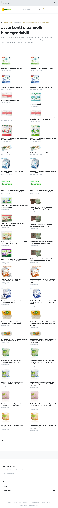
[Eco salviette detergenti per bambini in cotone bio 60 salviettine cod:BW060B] (14, 333)
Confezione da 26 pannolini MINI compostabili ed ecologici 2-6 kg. (43, 103)
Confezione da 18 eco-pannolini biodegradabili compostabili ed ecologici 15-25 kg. (14, 260)
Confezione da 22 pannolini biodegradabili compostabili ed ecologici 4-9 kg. (12, 224)
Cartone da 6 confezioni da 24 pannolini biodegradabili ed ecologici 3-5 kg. (41, 208)
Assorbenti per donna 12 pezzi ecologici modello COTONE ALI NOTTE (12, 301)
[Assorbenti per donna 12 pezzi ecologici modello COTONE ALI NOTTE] (14, 293)
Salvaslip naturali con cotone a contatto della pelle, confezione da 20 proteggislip (42, 118)
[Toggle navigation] (56, 10)
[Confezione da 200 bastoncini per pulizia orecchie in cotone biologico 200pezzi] (14, 314)
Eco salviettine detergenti (8, 153)
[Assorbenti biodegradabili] (43, 79)
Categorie (5, 441)
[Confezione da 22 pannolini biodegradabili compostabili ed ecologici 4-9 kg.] (14, 218)
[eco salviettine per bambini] (43, 148)
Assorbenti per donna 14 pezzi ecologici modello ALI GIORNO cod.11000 (12, 426)
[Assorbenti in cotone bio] (14, 61)
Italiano (48, 3)
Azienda (5, 486)
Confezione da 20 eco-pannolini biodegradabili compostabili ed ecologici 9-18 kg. (14, 242)
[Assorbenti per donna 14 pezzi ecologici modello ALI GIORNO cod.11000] (14, 418)
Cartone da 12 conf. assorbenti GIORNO (41, 68)
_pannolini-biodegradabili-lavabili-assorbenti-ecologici (36, 22)
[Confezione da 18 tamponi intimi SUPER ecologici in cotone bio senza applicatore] (43, 183)
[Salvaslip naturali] (43, 113)
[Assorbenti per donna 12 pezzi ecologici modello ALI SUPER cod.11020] (14, 396)
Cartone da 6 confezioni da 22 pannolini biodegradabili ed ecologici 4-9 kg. (41, 225)
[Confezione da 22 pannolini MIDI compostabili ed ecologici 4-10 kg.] (14, 130)
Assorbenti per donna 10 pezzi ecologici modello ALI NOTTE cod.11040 (12, 383)
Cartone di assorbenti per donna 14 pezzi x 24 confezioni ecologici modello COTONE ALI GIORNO (43, 280)
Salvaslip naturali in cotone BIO (10, 100)
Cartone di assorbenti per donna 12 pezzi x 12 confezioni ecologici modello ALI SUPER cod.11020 (43, 405)
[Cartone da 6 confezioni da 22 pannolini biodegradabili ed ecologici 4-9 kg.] (43, 218)
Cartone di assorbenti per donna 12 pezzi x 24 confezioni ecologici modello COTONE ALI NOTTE (43, 302)
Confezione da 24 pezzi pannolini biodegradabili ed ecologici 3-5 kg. (14, 206)
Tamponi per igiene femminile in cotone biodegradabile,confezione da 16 (12, 172)
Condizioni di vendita (23, 505)
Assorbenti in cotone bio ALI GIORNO (11, 68)
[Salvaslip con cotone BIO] (14, 113)
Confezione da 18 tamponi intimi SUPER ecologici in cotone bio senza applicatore (41, 191)
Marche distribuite (8, 490)
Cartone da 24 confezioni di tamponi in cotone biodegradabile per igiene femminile (43, 172)
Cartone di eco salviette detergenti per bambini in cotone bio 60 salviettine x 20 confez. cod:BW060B (43, 340)
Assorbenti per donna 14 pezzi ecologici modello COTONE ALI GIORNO (12, 280)
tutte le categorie (7, 22)
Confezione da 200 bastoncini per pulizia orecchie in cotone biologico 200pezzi (12, 322)
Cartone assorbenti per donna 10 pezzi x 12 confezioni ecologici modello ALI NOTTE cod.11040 (42, 383)
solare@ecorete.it (7, 2)
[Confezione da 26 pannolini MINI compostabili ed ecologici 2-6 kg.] (43, 96)
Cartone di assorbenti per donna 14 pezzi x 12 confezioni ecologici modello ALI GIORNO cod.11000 (43, 427)
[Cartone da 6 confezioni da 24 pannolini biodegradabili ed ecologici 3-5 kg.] (43, 201)
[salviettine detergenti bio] (14, 148)
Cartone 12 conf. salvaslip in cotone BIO (12, 118)
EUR (55, 3)
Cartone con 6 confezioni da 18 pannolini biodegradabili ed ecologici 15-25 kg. (41, 259)
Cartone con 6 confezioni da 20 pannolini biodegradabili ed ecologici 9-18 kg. (41, 242)
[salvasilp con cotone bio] (14, 95)
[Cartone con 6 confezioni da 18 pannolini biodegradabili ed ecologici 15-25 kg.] (43, 253)
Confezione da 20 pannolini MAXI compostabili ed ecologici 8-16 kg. (43, 139)
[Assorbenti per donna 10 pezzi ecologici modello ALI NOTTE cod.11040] (14, 374)
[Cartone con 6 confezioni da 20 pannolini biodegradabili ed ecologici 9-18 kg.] (43, 235)
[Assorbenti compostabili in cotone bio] (43, 61)
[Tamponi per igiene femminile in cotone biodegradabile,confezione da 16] (14, 163)
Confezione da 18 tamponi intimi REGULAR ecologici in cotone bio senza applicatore (13, 191)
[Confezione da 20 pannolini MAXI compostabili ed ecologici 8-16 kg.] (43, 130)
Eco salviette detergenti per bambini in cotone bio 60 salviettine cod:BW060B (14, 340)
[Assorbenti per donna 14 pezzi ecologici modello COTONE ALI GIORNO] (14, 271)
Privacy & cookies (33, 505)
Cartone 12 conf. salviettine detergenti (41, 153)
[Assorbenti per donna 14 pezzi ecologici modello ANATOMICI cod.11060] (14, 353)
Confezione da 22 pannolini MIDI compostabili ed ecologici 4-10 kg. (14, 139)
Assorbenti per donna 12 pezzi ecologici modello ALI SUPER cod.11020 (12, 404)
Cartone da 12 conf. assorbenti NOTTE (41, 87)
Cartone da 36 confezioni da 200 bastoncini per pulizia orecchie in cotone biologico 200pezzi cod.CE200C (43, 323)
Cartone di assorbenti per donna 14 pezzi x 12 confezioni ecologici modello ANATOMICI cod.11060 (43, 362)
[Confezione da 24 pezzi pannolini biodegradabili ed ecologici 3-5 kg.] (14, 200)
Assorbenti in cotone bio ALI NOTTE (11, 87)
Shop (4, 482)
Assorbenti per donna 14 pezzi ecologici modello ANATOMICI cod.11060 (12, 361)
